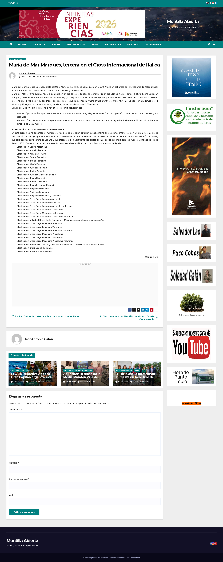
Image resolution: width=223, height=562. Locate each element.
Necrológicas (154, 44)
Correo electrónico (19, 479)
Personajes (133, 44)
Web (11, 495)
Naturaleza (112, 44)
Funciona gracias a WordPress (96, 558)
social (137, 370)
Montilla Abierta (183, 21)
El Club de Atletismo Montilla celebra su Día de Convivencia (127, 318)
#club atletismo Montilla (47, 76)
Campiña (55, 44)
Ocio (95, 44)
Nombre (14, 463)
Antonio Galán (28, 73)
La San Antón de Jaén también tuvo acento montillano (47, 316)
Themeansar (135, 558)
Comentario (15, 409)
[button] (209, 44)
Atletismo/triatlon (18, 59)
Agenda (22, 44)
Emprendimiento (75, 44)
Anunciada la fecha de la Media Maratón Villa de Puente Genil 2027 (81, 377)
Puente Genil (87, 370)
